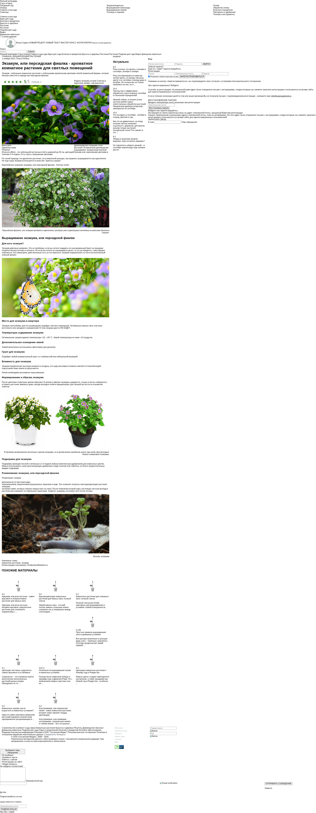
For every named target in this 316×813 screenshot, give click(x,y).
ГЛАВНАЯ (6, 56)
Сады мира (29, 728)
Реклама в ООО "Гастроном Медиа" (50, 732)
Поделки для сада (29, 730)
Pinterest (118, 734)
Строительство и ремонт (13, 728)
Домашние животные (11, 730)
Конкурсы (61, 734)
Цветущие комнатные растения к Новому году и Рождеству (91, 671)
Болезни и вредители (69, 730)
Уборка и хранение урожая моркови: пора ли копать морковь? (129, 140)
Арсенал (99, 728)
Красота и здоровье (64, 728)
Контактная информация (22, 732)
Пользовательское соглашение (82, 732)
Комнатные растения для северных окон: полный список (92, 597)
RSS (116, 742)
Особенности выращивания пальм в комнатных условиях (55, 671)
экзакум (25, 563)
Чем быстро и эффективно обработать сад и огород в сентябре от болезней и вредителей (129, 93)
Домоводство (88, 728)
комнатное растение (11, 563)
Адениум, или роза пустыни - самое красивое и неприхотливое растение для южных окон (18, 598)
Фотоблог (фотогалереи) (90, 730)
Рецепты (78, 728)
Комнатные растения (45, 728)
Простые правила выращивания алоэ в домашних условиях (91, 633)
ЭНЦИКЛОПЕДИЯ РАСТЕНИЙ (26, 56)
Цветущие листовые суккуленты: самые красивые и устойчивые (17, 671)
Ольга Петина (23, 59)
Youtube (118, 739)
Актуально (121, 61)
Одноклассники (121, 731)
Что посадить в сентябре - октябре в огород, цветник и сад (129, 116)
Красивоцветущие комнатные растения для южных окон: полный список (55, 598)
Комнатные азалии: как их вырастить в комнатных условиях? (18, 709)
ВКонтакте (119, 728)
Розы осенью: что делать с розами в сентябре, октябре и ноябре (129, 70)
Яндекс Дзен (120, 736)
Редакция (6, 732)
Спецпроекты (50, 734)
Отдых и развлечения (48, 730)
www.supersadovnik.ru (43, 741)
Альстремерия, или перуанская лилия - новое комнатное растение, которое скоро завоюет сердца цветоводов (55, 711)
